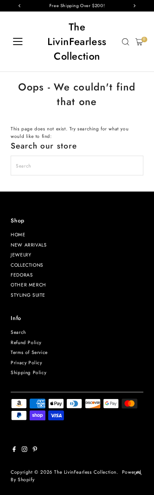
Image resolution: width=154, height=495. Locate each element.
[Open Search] (125, 41)
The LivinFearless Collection (77, 42)
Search (18, 332)
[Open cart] (139, 41)
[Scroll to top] (138, 473)
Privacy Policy (26, 362)
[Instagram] (24, 450)
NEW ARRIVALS (29, 244)
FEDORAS (22, 274)
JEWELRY (21, 254)
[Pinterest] (35, 450)
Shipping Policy (28, 372)
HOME (18, 234)
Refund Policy (26, 342)
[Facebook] (14, 450)
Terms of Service (29, 352)
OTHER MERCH (28, 284)
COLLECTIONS (27, 265)
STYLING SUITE (28, 295)
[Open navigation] (18, 42)
